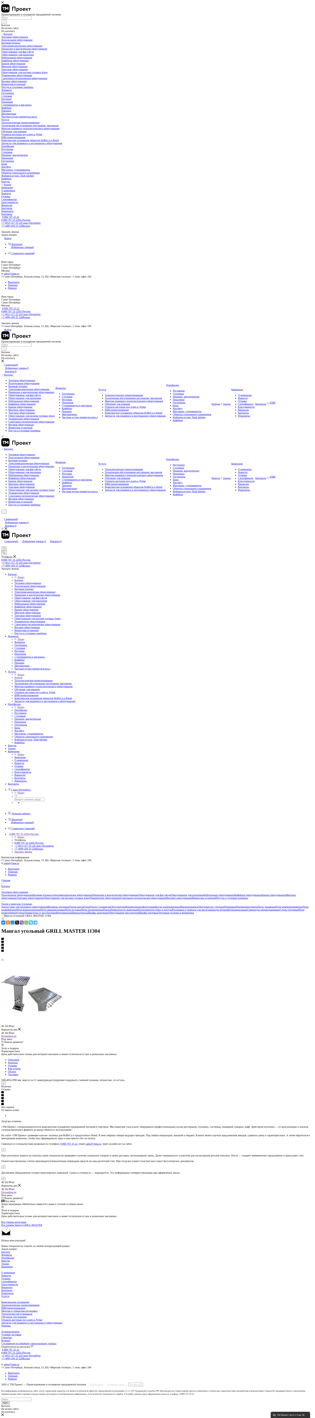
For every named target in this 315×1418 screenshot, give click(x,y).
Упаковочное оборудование (105, 898)
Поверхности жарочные (124, 909)
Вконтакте (14, 282)
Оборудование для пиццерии (187, 895)
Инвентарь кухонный (204, 898)
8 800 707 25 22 (10, 217)
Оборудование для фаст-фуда (154, 895)
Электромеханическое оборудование (72, 895)
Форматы (19, 642)
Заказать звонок (23, 851)
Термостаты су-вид (35, 912)
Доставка (13, 1074)
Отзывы (12, 1065)
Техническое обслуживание (16, 1314)
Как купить (14, 1068)
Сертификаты (9, 1281)
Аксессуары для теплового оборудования (24, 906)
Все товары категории (13, 1222)
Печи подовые (73, 909)
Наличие (13, 1062)
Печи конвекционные (28, 909)
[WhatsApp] (26, 923)
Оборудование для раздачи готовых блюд (66, 898)
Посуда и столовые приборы (232, 898)
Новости (6, 1275)
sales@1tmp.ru (11, 273)
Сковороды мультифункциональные (227, 909)
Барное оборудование (274, 895)
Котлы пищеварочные (167, 906)
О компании (8, 1272)
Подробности (8, 1036)
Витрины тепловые (58, 906)
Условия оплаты (10, 1331)
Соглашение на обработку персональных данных (28, 1343)
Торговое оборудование (30, 898)
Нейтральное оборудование (218, 895)
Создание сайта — (124, 1384)
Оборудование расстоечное (123, 912)
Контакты (6, 1290)
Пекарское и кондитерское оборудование (115, 895)
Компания (20, 757)
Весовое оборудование (179, 898)
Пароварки (230, 906)
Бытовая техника (42, 895)
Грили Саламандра (100, 906)
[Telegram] (35, 923)
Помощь (6, 1325)
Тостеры (51, 912)
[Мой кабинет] (2, 515)
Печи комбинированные (289, 906)
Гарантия (6, 1337)
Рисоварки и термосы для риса (189, 909)
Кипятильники (134, 906)
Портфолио (20, 710)
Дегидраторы (118, 906)
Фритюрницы (63, 912)
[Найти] (4, 22)
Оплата (12, 1071)
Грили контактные (79, 906)
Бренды (5, 1260)
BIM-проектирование (13, 1308)
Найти (6, 1403)
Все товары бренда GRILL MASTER (21, 1225)
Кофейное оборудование (248, 895)
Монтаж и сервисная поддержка (19, 1311)
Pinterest (12, 288)
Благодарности (9, 1284)
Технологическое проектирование (20, 1305)
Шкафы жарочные (98, 912)
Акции (5, 1263)
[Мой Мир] (12, 923)
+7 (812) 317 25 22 (21, 223)
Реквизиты (7, 1293)
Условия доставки (11, 1334)
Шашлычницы (79, 912)
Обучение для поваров (14, 1316)
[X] (17, 923)
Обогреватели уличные (211, 906)
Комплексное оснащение (15, 1302)
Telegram (13, 285)
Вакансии (6, 1287)
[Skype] (31, 923)
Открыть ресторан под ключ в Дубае (21, 1319)
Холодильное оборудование (16, 895)
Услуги (18, 677)
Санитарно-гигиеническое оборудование (144, 898)
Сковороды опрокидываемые (263, 909)
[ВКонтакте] (3, 923)
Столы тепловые (289, 909)
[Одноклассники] (8, 923)
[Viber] (22, 923)
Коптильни (149, 906)
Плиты (107, 909)
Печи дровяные (266, 906)
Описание (13, 1059)
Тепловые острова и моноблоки (176, 912)
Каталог (18, 580)
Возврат (5, 1340)
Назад (21, 577)
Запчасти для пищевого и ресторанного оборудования (31, 1322)
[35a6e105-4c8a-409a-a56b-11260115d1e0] (32, 1022)
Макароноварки (189, 906)
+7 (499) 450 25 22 (15, 226)
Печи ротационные (92, 909)
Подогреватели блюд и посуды (155, 909)
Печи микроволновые (53, 909)
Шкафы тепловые (148, 912)
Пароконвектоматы (247, 906)
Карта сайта (96, 1384)
